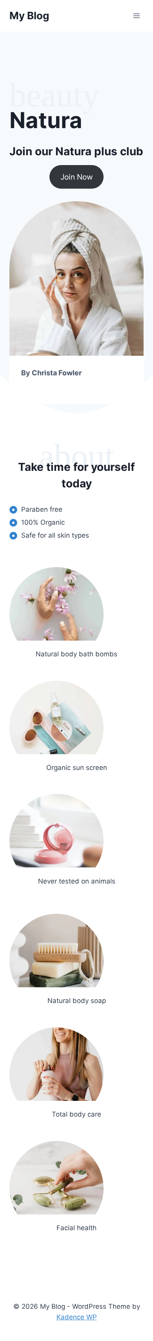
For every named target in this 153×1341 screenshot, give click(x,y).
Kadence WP (76, 1317)
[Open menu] (136, 15)
